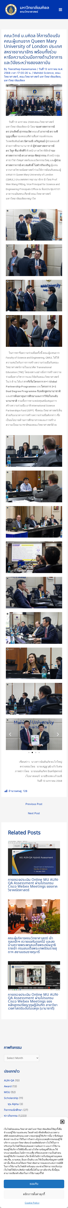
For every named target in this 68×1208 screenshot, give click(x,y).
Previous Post (34, 804)
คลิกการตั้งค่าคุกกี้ (34, 1194)
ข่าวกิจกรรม (11, 1115)
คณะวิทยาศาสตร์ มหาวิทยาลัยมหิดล (39, 76)
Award (8, 1086)
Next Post (34, 813)
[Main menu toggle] (60, 9)
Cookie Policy (32, 1202)
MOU (7, 1092)
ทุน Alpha (13, 1104)
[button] (62, 1122)
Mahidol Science (44, 72)
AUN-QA (9, 1080)
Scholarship (11, 1098)
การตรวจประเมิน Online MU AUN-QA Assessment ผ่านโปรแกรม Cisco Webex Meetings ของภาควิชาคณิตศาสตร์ (33, 885)
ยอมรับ (34, 1184)
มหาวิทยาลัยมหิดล (14, 80)
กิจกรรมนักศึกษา (13, 1109)
